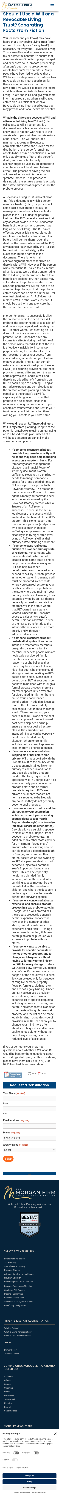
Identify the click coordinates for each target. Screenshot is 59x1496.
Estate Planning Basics (14, 1259)
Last (5, 1113)
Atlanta (7, 1380)
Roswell (7, 1407)
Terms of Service (11, 1353)
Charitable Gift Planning (14, 1290)
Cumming (8, 1388)
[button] (29, 1173)
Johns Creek (9, 1399)
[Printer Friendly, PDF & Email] (37, 1073)
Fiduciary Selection (12, 1278)
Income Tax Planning (13, 1294)
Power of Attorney (12, 1270)
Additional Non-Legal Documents (19, 1301)
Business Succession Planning (18, 1286)
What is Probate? (11, 1328)
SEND (8, 1158)
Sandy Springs (10, 1411)
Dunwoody (9, 1395)
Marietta (8, 1403)
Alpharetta (8, 1376)
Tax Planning (10, 1262)
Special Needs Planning (14, 1266)
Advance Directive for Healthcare (19, 1274)
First (5, 1103)
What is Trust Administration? (17, 1336)
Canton (7, 1384)
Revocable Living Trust (14, 1298)
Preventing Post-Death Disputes (18, 1281)
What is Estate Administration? (17, 1332)
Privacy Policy (10, 1350)
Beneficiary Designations (15, 1305)
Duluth (7, 1391)
